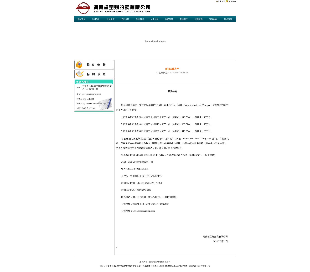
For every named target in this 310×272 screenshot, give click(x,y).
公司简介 (96, 19)
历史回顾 (154, 19)
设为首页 (221, 1)
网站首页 (81, 19)
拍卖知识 (140, 19)
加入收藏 (232, 1)
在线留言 (213, 19)
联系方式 (228, 19)
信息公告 (125, 19)
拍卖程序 (184, 19)
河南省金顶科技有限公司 (199, 266)
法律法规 (198, 19)
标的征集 (169, 19)
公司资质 (110, 19)
